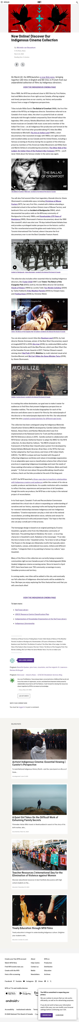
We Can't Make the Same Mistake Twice (34, 650)
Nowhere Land (15, 644)
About (33, 959)
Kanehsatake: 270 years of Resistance (44, 642)
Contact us (35, 967)
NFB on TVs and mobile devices (16, 988)
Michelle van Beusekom (26, 48)
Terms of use (37, 1009)
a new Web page (47, 77)
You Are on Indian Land (54, 650)
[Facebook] (16, 64)
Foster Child (42, 639)
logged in (22, 707)
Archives (47, 974)
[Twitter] (22, 64)
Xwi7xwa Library (21, 610)
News (24, 51)
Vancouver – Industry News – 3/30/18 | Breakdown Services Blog (39, 675)
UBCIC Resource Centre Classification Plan (32, 614)
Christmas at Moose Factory (19, 639)
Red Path (24, 644)
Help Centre (35, 963)
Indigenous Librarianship (24, 623)
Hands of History (52, 639)
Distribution (48, 967)
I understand (46, 1015)
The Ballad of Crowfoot (35, 644)
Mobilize (59, 642)
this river (36, 647)
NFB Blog (6, 2)
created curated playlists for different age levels (42, 419)
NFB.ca (46, 959)
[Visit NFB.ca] (43, 2)
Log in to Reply (24, 696)
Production (48, 963)
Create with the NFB (12, 970)
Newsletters (35, 974)
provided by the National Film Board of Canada (43, 192)
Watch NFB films (11, 963)
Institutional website (23, 1009)
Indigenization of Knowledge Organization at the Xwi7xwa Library (41, 619)
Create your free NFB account (15, 959)
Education (47, 970)
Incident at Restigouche (24, 642)
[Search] (77, 2)
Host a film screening (12, 974)
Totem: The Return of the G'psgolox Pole (52, 647)
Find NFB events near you (14, 967)
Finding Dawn (33, 639)
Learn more (59, 1015)
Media (33, 970)
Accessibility (9, 1009)
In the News (17, 51)
